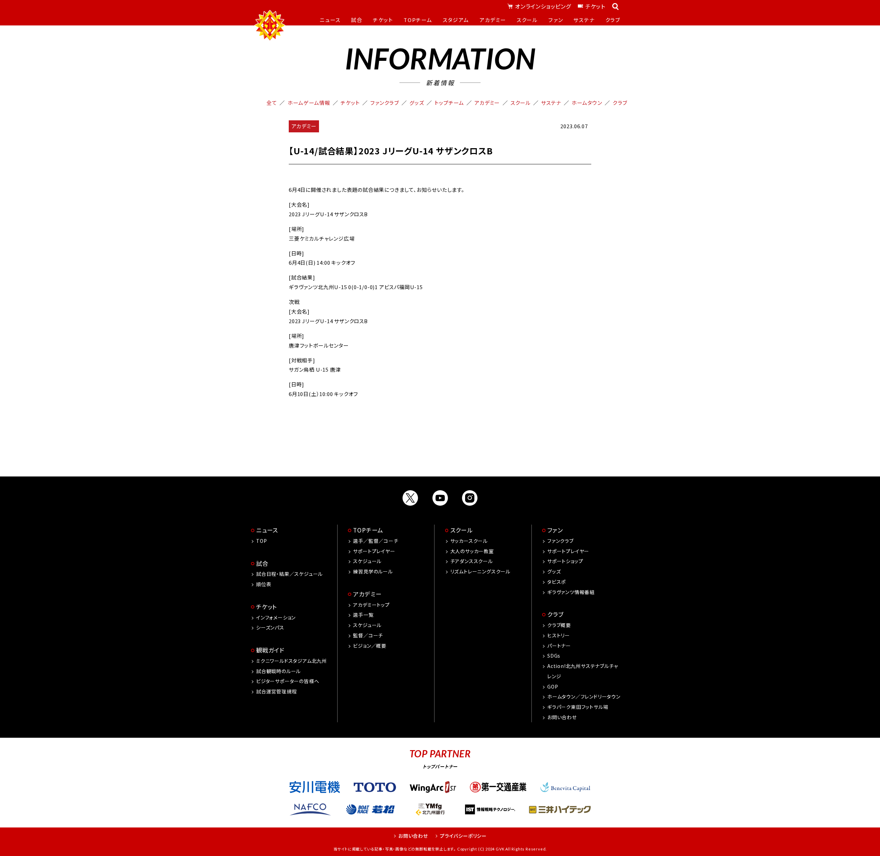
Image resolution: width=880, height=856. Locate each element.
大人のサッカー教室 (472, 551)
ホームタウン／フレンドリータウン (583, 696)
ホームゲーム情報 (309, 102)
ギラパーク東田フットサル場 (577, 706)
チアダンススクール (471, 561)
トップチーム (449, 102)
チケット (595, 6)
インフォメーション (276, 617)
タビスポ (556, 581)
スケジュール (367, 561)
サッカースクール (469, 540)
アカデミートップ (371, 604)
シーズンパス (270, 627)
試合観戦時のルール (278, 671)
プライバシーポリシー (463, 836)
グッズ (416, 102)
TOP (261, 540)
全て (271, 102)
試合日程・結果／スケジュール (289, 573)
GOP (552, 686)
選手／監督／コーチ (375, 540)
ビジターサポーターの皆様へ (287, 681)
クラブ (620, 102)
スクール (520, 102)
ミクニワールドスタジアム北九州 (291, 660)
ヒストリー (558, 635)
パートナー (559, 645)
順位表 (263, 584)
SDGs (553, 655)
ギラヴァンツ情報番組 (571, 592)
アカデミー (487, 102)
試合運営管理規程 (276, 691)
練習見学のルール (373, 571)
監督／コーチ (368, 635)
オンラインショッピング (543, 6)
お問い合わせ (562, 717)
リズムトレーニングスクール (480, 571)
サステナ (551, 102)
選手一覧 (363, 614)
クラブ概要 (559, 625)
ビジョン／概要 (369, 645)
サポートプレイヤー (374, 551)
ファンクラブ (384, 102)
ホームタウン (587, 102)
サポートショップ (565, 561)
